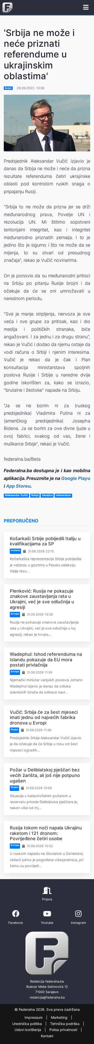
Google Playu (75, 478)
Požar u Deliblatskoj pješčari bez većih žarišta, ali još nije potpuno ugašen (45, 775)
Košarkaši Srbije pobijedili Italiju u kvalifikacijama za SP (45, 541)
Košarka (15, 550)
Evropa (15, 613)
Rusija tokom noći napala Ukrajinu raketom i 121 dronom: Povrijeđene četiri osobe (46, 833)
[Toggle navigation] (85, 7)
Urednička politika (27, 1024)
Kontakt (47, 1036)
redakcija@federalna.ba (47, 997)
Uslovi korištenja (28, 1030)
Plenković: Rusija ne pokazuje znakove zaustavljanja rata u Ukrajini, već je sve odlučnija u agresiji (42, 599)
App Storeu (18, 486)
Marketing (59, 1017)
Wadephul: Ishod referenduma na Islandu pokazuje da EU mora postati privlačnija (46, 660)
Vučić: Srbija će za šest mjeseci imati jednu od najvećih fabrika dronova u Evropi (44, 717)
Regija (14, 729)
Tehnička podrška (65, 1024)
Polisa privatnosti (63, 1030)
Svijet (8, 88)
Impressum (34, 1017)
